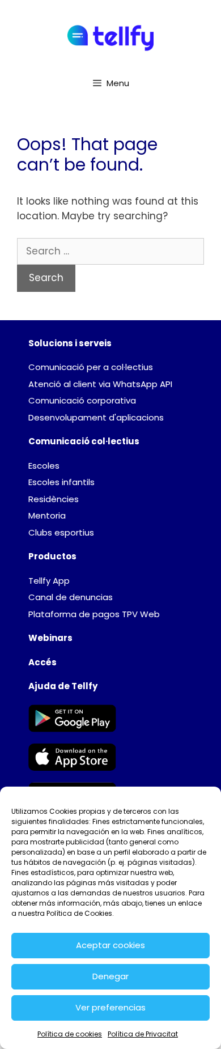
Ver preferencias (110, 1007)
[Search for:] (110, 251)
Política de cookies (69, 1034)
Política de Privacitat (143, 1034)
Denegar (110, 976)
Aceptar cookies (110, 945)
